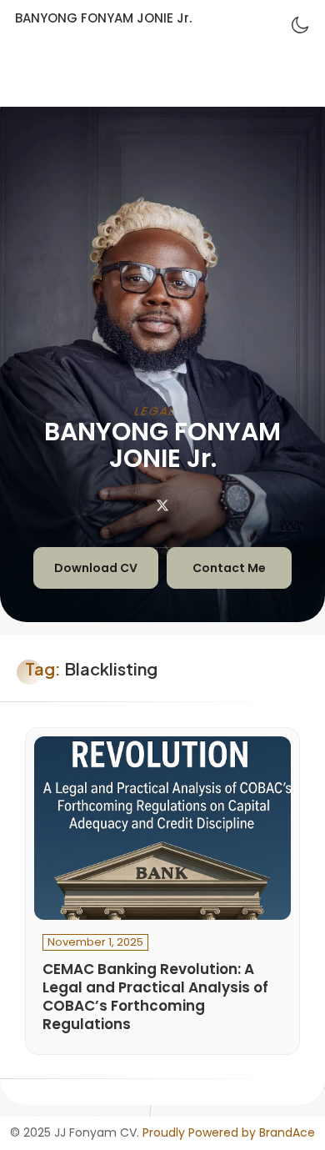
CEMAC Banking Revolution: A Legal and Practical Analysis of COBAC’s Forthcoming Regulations (155, 997)
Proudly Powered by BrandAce (228, 1132)
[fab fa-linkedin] (122, 505)
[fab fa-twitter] (162, 505)
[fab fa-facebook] (202, 505)
